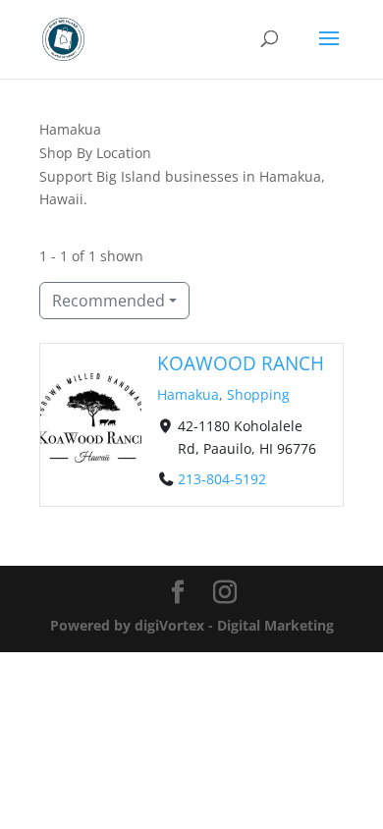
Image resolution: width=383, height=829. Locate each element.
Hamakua (188, 394)
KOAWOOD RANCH (240, 363)
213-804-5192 (222, 479)
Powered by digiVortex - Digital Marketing (192, 625)
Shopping (258, 394)
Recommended (108, 300)
